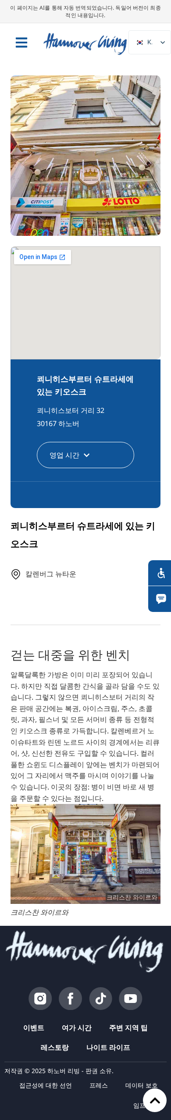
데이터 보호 (141, 1085)
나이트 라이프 (108, 1047)
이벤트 (33, 1027)
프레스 (98, 1085)
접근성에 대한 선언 (45, 1085)
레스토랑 (55, 1047)
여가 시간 (77, 1027)
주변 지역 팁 (128, 1027)
